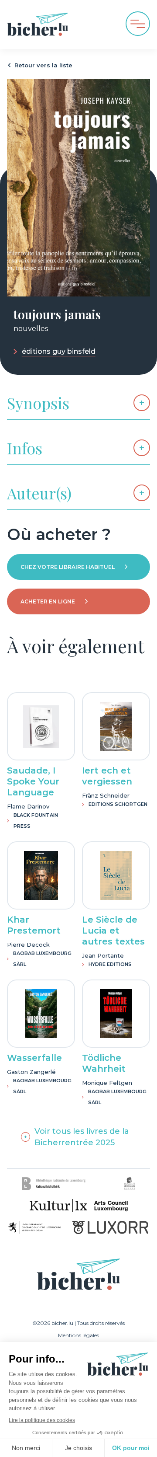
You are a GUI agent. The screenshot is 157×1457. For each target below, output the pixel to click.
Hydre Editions (110, 964)
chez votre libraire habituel (67, 567)
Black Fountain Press (36, 820)
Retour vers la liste (43, 65)
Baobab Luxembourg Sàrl (42, 958)
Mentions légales (78, 1335)
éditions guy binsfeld (59, 351)
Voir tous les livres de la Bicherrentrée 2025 (81, 1136)
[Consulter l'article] (41, 726)
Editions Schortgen (118, 804)
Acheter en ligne (47, 601)
